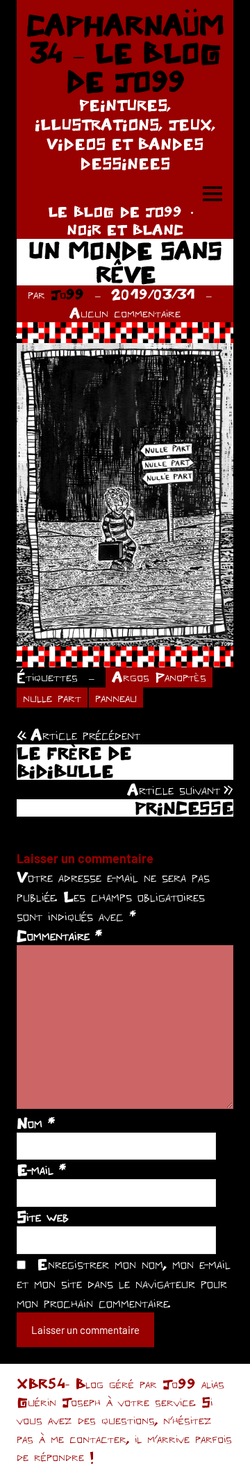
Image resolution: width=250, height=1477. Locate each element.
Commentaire (59, 935)
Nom (36, 1123)
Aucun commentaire (125, 312)
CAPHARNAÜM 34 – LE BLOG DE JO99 (125, 53)
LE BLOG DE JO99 (115, 211)
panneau (116, 697)
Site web (43, 1216)
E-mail (41, 1169)
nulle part (52, 697)
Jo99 (67, 294)
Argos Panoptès (159, 676)
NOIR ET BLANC (125, 229)
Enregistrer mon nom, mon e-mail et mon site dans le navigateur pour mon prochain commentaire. (124, 1283)
